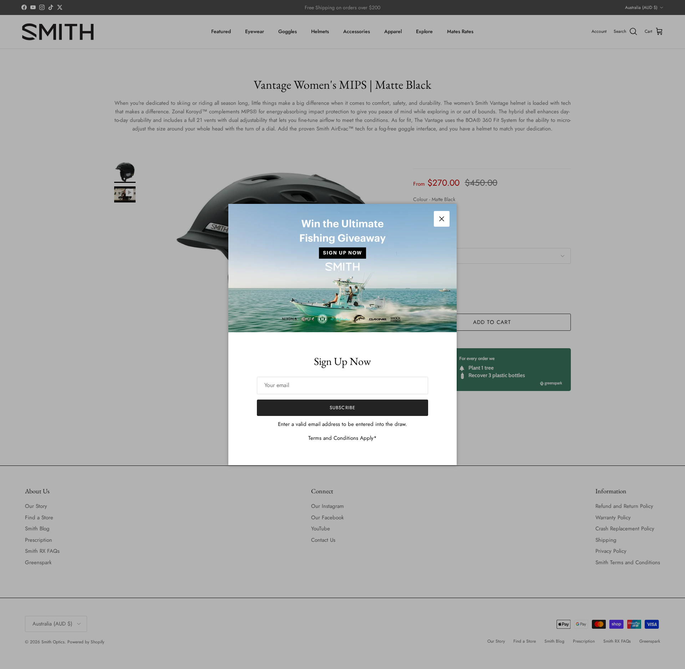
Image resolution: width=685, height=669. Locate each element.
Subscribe (342, 407)
